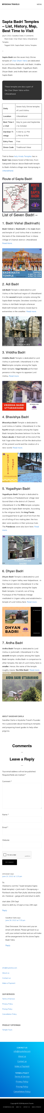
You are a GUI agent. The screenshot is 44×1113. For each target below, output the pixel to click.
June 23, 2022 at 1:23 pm (12, 876)
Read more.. (31, 311)
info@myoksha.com (9, 968)
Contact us (6, 978)
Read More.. (7, 243)
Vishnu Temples (31, 45)
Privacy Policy (7, 1004)
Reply (4, 910)
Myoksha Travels (10, 4)
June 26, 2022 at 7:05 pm (15, 920)
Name (5, 814)
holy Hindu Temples (23, 156)
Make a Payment (8, 983)
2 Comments (29, 36)
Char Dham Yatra (20, 39)
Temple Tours (7, 1030)
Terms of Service (8, 999)
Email (5, 827)
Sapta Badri (19, 45)
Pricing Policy (7, 1009)
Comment (7, 781)
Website (5, 840)
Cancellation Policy (9, 1014)
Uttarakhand (7, 170)
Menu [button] (39, 4)
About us (5, 973)
